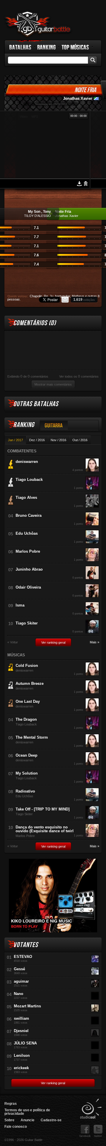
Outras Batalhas (35, 404)
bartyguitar (62, 296)
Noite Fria (85, 90)
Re (46, 296)
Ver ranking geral (53, 642)
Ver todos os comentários (79, 376)
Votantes (25, 945)
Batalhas (20, 47)
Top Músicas (76, 47)
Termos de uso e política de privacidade (27, 1112)
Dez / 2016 (37, 440)
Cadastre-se (51, 1120)
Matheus (78, 296)
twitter (98, 1136)
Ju (51, 296)
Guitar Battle (38, 24)
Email (65, 300)
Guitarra (54, 425)
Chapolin (36, 296)
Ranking (46, 47)
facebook (85, 1136)
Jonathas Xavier (77, 98)
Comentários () (34, 323)
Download (79, 183)
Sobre (9, 1120)
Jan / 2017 (15, 440)
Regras (10, 1104)
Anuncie (27, 1120)
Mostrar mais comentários (53, 384)
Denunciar (85, 183)
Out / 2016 (79, 440)
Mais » (94, 642)
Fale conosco (15, 1127)
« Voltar (12, 642)
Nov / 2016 (58, 440)
